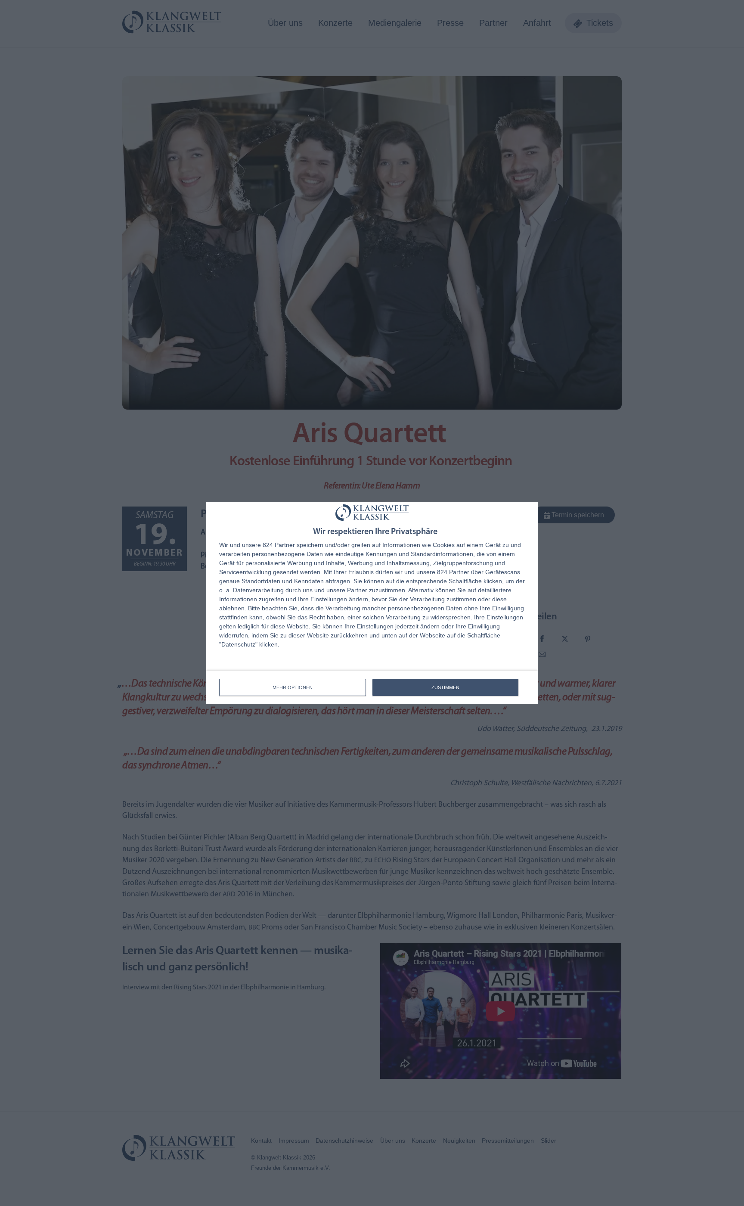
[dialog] (372, 603)
